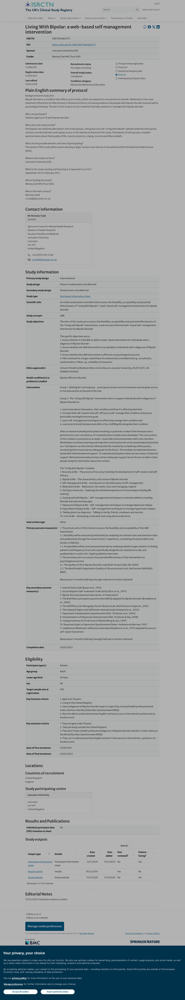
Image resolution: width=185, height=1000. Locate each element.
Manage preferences (13, 984)
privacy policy (19, 978)
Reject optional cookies (57, 992)
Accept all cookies (20, 992)
